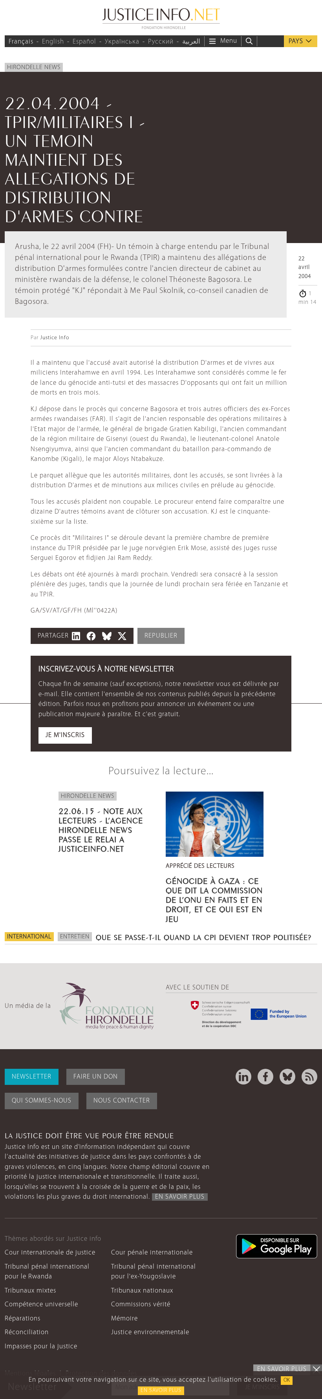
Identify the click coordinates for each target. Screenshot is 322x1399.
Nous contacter (121, 1100)
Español (84, 41)
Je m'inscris (65, 735)
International (29, 937)
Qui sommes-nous (41, 1100)
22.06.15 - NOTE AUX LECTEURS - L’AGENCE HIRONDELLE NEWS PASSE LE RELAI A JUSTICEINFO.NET (101, 829)
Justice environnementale (150, 1332)
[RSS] (309, 1076)
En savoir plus (161, 1391)
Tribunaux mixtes (30, 1290)
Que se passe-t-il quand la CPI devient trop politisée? (203, 936)
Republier (161, 636)
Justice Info (54, 338)
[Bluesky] (287, 1076)
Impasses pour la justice (41, 1346)
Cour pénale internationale (152, 1252)
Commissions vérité (140, 1304)
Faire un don (95, 1076)
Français (21, 41)
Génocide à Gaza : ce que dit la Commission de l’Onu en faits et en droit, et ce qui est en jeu (214, 899)
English (53, 41)
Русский (161, 41)
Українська (122, 41)
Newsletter (31, 1076)
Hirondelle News (33, 67)
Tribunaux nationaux (142, 1290)
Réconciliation (27, 1332)
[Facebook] (265, 1076)
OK (287, 1380)
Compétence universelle (41, 1304)
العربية (191, 41)
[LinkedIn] (243, 1076)
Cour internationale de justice (50, 1252)
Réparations (22, 1318)
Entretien (75, 937)
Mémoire (124, 1318)
